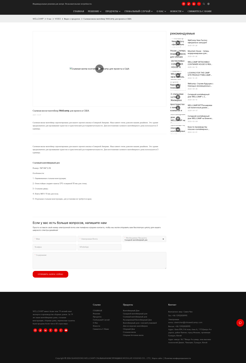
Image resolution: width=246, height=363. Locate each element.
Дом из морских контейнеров (135, 326)
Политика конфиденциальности (178, 358)
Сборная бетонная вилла (133, 335)
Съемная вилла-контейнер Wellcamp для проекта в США (107, 19)
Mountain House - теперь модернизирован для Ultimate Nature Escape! (198, 52)
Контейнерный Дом (131, 310)
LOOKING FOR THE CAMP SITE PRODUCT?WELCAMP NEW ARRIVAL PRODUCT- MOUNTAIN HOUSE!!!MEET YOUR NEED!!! (199, 74)
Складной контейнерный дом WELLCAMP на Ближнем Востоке (200, 117)
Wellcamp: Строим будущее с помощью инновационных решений (200, 84)
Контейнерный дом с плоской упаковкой (140, 323)
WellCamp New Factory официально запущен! (197, 41)
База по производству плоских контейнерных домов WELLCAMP (198, 128)
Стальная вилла (129, 332)
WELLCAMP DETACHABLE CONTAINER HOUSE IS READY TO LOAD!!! (200, 63)
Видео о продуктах (72, 19)
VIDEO (58, 19)
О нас (49, 19)
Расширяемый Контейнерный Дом (137, 320)
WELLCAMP (38, 19)
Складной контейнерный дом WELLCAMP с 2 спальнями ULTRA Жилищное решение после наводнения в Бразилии (200, 95)
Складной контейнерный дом (135, 313)
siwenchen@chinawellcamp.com (188, 322)
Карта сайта (157, 358)
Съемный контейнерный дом (135, 317)
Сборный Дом (129, 329)
